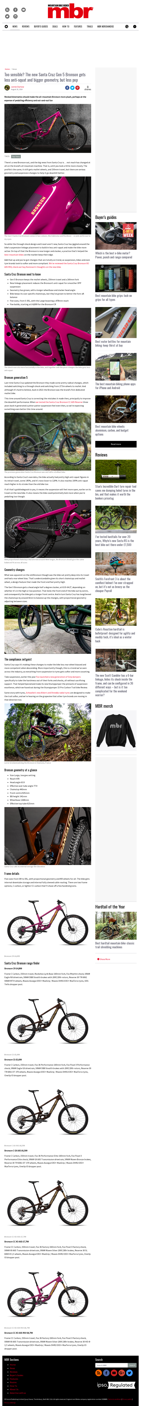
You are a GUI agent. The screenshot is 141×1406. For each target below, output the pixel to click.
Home (7, 69)
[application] (47, 629)
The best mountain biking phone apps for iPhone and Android (115, 386)
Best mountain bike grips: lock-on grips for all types (113, 297)
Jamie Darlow (17, 86)
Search (132, 1365)
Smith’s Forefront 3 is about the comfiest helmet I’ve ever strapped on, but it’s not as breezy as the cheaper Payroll (114, 585)
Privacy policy (127, 1399)
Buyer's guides (105, 217)
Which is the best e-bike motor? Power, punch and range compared (113, 255)
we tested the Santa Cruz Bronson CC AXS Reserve (59, 402)
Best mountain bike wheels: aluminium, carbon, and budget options (111, 430)
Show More (104, 959)
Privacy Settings (10, 1403)
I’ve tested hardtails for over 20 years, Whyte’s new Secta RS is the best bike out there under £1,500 (114, 540)
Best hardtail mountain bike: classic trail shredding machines (114, 945)
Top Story (16, 156)
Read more (116, 444)
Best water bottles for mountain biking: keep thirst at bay (113, 343)
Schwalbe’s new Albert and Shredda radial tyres (48, 692)
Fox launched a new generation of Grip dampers (58, 676)
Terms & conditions (114, 1399)
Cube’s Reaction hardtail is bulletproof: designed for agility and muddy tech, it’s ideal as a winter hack (115, 635)
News (14, 69)
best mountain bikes (14, 254)
